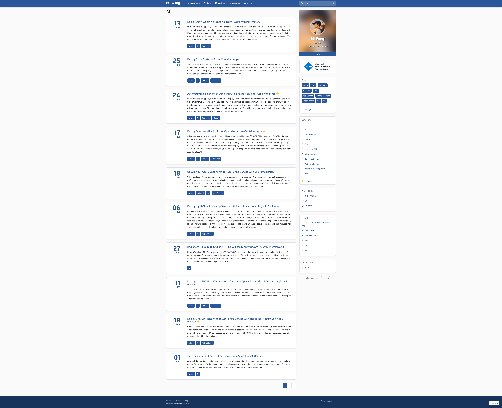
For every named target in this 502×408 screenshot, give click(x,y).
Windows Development (314, 169)
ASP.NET (322, 85)
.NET (313, 85)
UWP (316, 90)
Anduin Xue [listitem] (309, 231)
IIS (324, 101)
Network (200, 193)
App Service (218, 193)
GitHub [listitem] (307, 201)
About (318, 54)
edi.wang (173, 3)
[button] (192, 3)
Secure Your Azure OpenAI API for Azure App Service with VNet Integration (230, 171)
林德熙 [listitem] (307, 240)
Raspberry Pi (308, 101)
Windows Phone (323, 96)
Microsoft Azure (311, 154)
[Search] (333, 3)
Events (307, 144)
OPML (326, 278)
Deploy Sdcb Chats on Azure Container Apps (213, 59)
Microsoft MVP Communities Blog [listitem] (316, 224)
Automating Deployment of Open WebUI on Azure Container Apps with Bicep (231, 93)
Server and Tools (311, 159)
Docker (205, 80)
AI (198, 46)
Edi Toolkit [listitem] (306, 267)
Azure (191, 46)
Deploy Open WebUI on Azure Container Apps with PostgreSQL (223, 21)
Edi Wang (317, 39)
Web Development (312, 164)
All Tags (307, 109)
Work (306, 174)
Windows (306, 90)
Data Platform (310, 134)
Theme (493, 403)
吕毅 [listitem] (306, 245)
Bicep (216, 118)
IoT (318, 101)
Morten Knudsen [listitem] (311, 235)
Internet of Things (312, 149)
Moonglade (180, 404)
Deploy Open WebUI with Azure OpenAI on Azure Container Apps (225, 131)
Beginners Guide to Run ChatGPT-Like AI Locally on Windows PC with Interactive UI (235, 246)
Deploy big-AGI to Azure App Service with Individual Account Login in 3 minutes (233, 206)
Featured (308, 181)
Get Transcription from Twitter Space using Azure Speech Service (225, 356)
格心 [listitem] (306, 250)
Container (206, 46)
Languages (327, 401)
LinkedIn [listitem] (308, 206)
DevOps (308, 139)
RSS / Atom (313, 278)
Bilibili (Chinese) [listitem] (311, 196)
